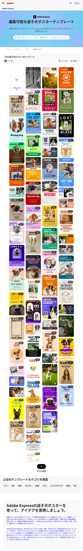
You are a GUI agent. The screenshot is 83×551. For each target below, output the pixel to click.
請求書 (76, 486)
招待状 (68, 486)
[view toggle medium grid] (8, 61)
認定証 (37, 486)
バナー (6, 486)
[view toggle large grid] (12, 61)
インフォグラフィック (56, 486)
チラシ (45, 486)
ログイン (77, 3)
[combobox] (41, 37)
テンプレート (17, 49)
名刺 (13, 486)
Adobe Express (8, 8)
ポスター (27, 49)
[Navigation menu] (3, 3)
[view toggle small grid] (5, 61)
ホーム (9, 49)
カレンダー (29, 486)
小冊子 (20, 486)
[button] (70, 3)
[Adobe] (10, 3)
